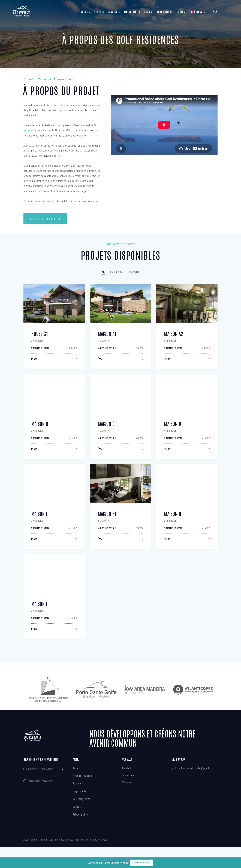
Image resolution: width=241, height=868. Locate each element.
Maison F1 (107, 513)
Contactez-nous (141, 862)
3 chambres (116, 271)
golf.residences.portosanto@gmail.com (193, 768)
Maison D (172, 423)
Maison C (106, 423)
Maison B (39, 423)
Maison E (39, 513)
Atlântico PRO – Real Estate (38, 839)
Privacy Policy (46, 781)
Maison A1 (107, 333)
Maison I (39, 603)
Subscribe (61, 769)
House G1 (39, 333)
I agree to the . (40, 780)
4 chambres (133, 271)
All (103, 271)
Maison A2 (173, 333)
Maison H (172, 513)
